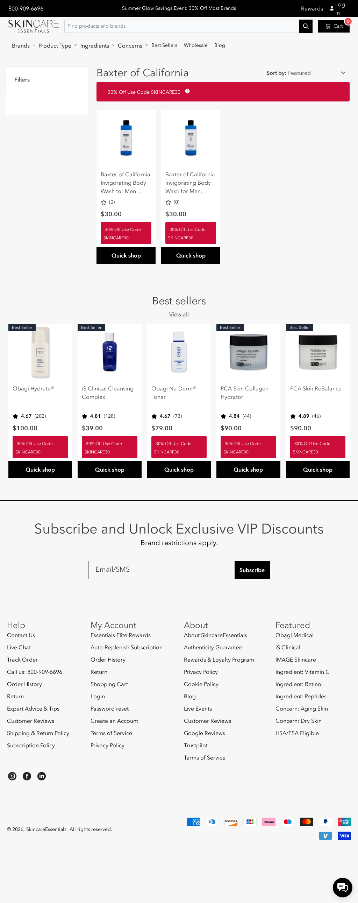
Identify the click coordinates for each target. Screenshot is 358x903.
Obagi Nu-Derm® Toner (173, 392)
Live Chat (19, 647)
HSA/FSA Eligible (297, 732)
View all (179, 314)
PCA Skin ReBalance (316, 388)
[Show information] (186, 91)
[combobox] (188, 26)
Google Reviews (204, 732)
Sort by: (276, 72)
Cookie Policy (201, 683)
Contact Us (21, 635)
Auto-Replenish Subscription (127, 647)
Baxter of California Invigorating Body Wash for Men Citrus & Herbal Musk (125, 183)
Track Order (22, 659)
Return (15, 696)
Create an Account (114, 720)
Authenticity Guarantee (213, 647)
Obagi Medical (294, 635)
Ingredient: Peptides (301, 696)
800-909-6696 (25, 8)
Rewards (312, 8)
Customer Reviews (30, 720)
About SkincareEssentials (215, 635)
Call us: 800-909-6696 (34, 671)
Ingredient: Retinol (299, 683)
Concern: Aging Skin (301, 708)
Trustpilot (196, 745)
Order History (24, 683)
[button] (21, 45)
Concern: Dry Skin (298, 720)
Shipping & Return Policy (38, 732)
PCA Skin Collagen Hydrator (244, 392)
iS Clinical (287, 647)
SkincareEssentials (46, 829)
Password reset (110, 708)
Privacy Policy (107, 745)
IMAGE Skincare (295, 659)
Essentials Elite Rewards (121, 635)
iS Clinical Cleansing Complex (108, 392)
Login (98, 696)
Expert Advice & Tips (33, 708)
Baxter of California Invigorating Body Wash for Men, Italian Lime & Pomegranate (190, 183)
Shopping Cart (109, 683)
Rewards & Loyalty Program (219, 659)
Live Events (198, 708)
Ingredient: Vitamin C (302, 671)
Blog (190, 696)
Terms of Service (111, 732)
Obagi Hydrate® (33, 388)
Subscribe (252, 569)
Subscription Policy (31, 745)
